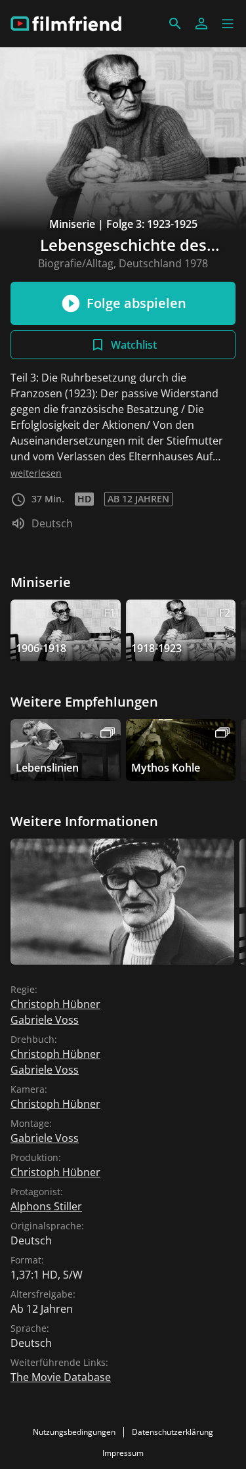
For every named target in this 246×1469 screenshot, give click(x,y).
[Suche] (175, 24)
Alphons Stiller (46, 1206)
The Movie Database (60, 1377)
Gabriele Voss (44, 1020)
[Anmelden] (201, 24)
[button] (228, 24)
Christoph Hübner (55, 1004)
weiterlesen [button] (36, 473)
